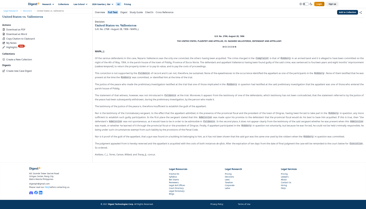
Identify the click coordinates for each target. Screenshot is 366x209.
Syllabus (173, 176)
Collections (63, 4)
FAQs (283, 188)
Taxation (229, 182)
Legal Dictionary (176, 191)
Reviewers (174, 182)
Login (319, 4)
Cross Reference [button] (164, 12)
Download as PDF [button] (15, 29)
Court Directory (176, 188)
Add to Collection (347, 12)
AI (118, 4)
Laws (227, 179)
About (284, 179)
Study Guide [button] (136, 12)
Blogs (171, 193)
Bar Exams (174, 179)
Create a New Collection (19, 59)
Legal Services (289, 169)
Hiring (284, 185)
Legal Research (10, 10)
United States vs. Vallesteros (22, 16)
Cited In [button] (149, 12)
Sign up (332, 4)
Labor (227, 188)
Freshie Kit (174, 173)
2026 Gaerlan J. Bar (101, 4)
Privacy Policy (216, 204)
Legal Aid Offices (177, 185)
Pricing (127, 4)
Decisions (27, 10)
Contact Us (286, 182)
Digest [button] (123, 12)
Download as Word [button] (16, 34)
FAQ (47, 187)
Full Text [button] (113, 12)
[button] (18, 38)
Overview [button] (100, 12)
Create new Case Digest (19, 70)
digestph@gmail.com (39, 183)
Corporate (229, 185)
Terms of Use (244, 204)
